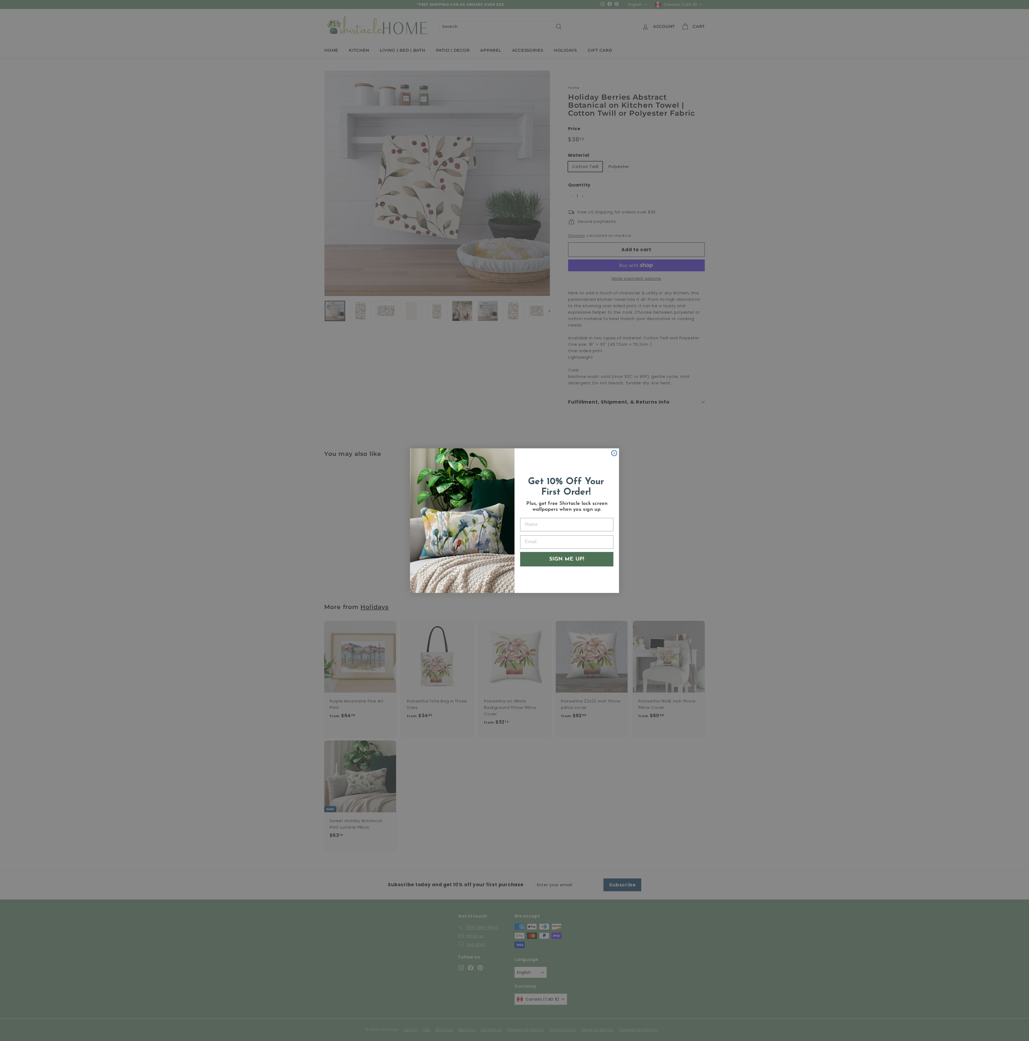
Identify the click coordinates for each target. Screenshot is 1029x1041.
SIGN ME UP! (566, 559)
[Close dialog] (614, 453)
